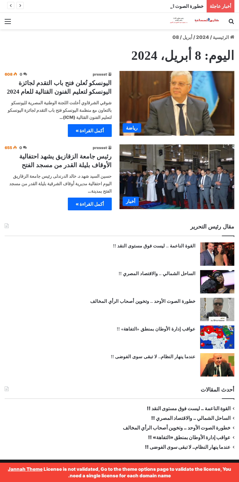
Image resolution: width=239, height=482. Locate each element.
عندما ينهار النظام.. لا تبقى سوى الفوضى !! (153, 356)
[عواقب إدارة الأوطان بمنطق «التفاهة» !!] (217, 337)
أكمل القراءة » (90, 130)
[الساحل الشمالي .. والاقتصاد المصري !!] (217, 281)
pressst (100, 74)
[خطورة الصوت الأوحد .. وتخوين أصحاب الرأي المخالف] (217, 309)
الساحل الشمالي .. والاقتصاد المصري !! (157, 273)
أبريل (187, 37)
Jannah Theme (25, 469)
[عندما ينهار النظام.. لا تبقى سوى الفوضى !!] (217, 365)
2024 (202, 37)
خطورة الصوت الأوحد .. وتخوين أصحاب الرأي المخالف (151, 6)
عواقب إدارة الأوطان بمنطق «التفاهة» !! (155, 328)
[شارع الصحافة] (190, 21)
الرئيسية (221, 37)
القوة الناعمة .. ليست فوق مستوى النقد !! (154, 245)
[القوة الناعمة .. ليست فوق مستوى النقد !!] (217, 254)
